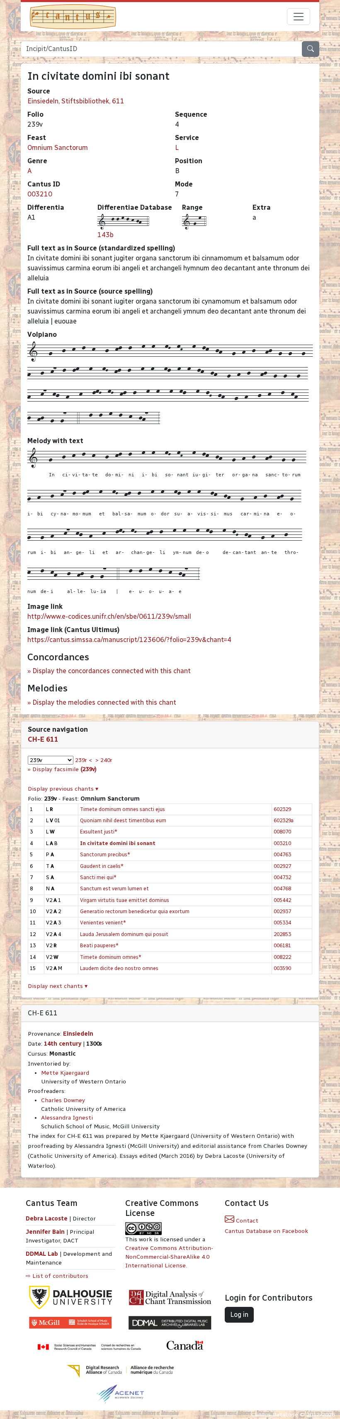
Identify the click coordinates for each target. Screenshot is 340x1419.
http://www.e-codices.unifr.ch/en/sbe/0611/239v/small (109, 616)
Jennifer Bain (46, 1231)
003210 (39, 194)
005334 (282, 922)
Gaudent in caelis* (102, 866)
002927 (282, 866)
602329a (284, 820)
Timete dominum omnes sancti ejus (122, 809)
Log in (239, 1315)
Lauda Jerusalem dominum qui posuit (124, 934)
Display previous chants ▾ (63, 788)
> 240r (103, 760)
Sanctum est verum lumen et (114, 888)
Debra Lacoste (47, 1218)
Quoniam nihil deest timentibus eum (123, 820)
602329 (282, 809)
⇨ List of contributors (57, 1275)
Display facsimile (64, 769)
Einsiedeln (78, 1033)
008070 (282, 831)
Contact (246, 1220)
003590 (282, 968)
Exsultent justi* (98, 831)
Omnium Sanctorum (57, 148)
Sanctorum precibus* (105, 854)
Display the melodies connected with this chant (104, 702)
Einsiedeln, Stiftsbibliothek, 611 (75, 101)
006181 (282, 945)
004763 (282, 854)
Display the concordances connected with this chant (111, 671)
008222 (282, 957)
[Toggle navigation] (298, 16)
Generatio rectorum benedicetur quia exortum (134, 911)
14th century (62, 1043)
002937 (282, 911)
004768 (282, 888)
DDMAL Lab (42, 1253)
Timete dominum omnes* (110, 957)
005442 (282, 900)
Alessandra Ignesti (67, 1117)
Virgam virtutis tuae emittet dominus (124, 900)
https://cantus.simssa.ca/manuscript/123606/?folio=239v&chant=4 (129, 640)
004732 (282, 877)
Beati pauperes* (99, 945)
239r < (83, 760)
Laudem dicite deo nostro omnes (119, 968)
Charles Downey (63, 1100)
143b (105, 235)
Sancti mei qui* (98, 877)
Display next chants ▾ (57, 986)
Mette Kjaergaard (65, 1072)
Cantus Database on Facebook (266, 1231)
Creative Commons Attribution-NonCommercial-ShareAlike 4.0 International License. (169, 1257)
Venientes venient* (103, 922)
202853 (282, 934)
